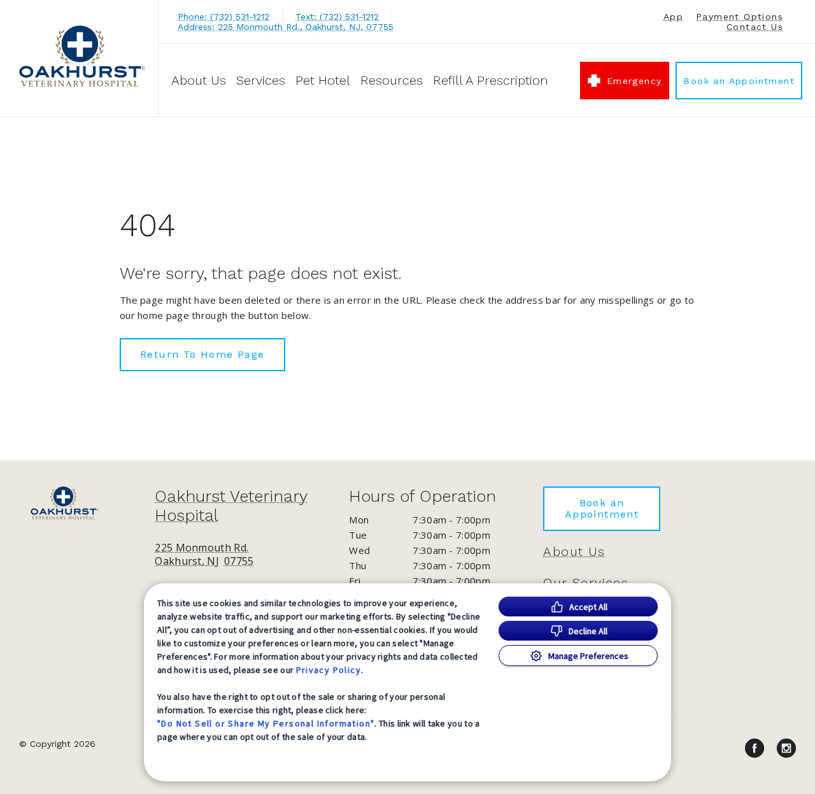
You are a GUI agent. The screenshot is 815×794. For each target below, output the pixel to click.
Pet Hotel (322, 80)
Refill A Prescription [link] (490, 80)
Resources (391, 80)
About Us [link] (574, 551)
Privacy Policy (329, 670)
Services (260, 80)
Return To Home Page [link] (202, 354)
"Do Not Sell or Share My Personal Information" (265, 723)
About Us (198, 80)
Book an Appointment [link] (739, 81)
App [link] (673, 16)
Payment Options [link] (739, 16)
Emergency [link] (634, 81)
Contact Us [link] (754, 27)
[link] (82, 56)
